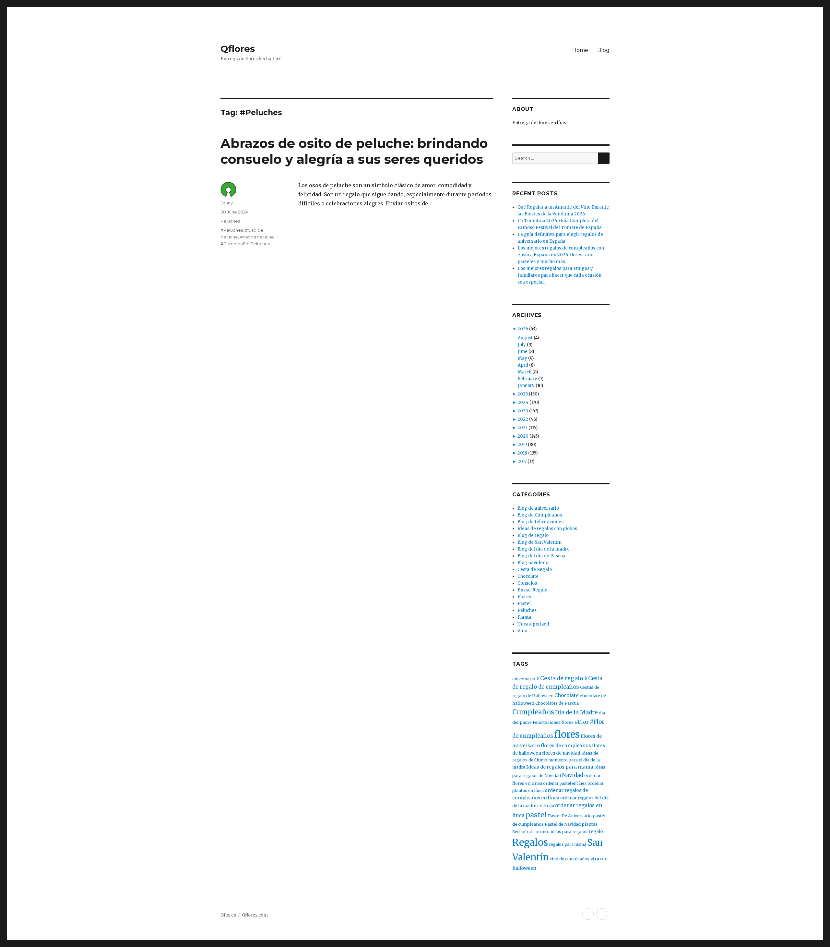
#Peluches (231, 230)
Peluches (230, 221)
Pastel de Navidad (563, 824)
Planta (524, 617)
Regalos (530, 842)
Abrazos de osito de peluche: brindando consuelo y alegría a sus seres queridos (354, 151)
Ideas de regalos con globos (547, 528)
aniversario (523, 678)
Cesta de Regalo (534, 569)
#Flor (582, 722)
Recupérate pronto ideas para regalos (549, 831)
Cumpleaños (533, 712)
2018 (522, 453)
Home (580, 50)
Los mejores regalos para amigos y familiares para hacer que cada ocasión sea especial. (559, 275)
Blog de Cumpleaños (539, 515)
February (527, 379)
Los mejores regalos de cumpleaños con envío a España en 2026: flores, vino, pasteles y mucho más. (560, 254)
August (525, 338)
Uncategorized (533, 624)
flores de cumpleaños (566, 745)
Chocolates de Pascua (557, 703)
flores (567, 734)
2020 (522, 436)
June (523, 351)
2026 (522, 329)
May (522, 358)
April (523, 365)
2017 (522, 461)
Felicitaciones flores (553, 722)
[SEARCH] (604, 158)
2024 (522, 402)
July (522, 344)
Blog (603, 50)
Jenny (226, 202)
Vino (522, 631)
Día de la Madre (576, 712)
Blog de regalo (533, 535)
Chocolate (528, 576)
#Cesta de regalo (559, 678)
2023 (522, 411)
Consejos (527, 583)
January (526, 385)
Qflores (237, 48)
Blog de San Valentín (539, 542)
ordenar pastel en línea (565, 783)
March (524, 372)
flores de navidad (561, 753)
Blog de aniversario (538, 508)
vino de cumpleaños (569, 858)
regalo (595, 831)
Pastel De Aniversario (570, 815)
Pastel (524, 603)
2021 (522, 428)
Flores (524, 597)
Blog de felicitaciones (540, 522)
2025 (522, 394)
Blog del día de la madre (543, 549)
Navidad (572, 775)
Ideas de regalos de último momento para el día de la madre (556, 760)
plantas (590, 824)
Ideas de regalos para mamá (559, 767)
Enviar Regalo (532, 590)
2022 (522, 419)
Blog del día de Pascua (541, 556)
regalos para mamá (567, 844)
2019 (522, 444)
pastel (536, 814)
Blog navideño (532, 562)
